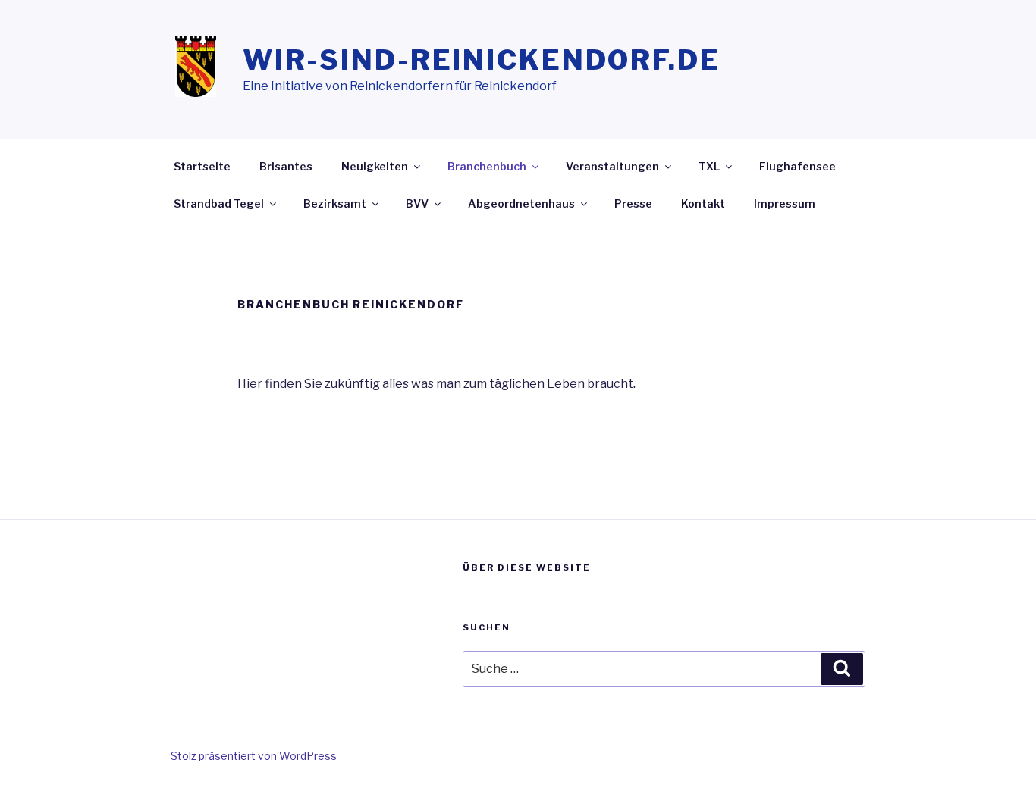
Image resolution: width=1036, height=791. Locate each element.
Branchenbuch (486, 166)
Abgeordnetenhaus (521, 203)
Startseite (202, 166)
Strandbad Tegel (219, 203)
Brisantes (285, 166)
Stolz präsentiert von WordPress (254, 755)
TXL (709, 166)
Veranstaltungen (612, 166)
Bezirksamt (334, 203)
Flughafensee (797, 166)
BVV (417, 203)
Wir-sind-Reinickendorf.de (481, 60)
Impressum (784, 203)
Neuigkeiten (374, 166)
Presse (633, 203)
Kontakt (703, 203)
